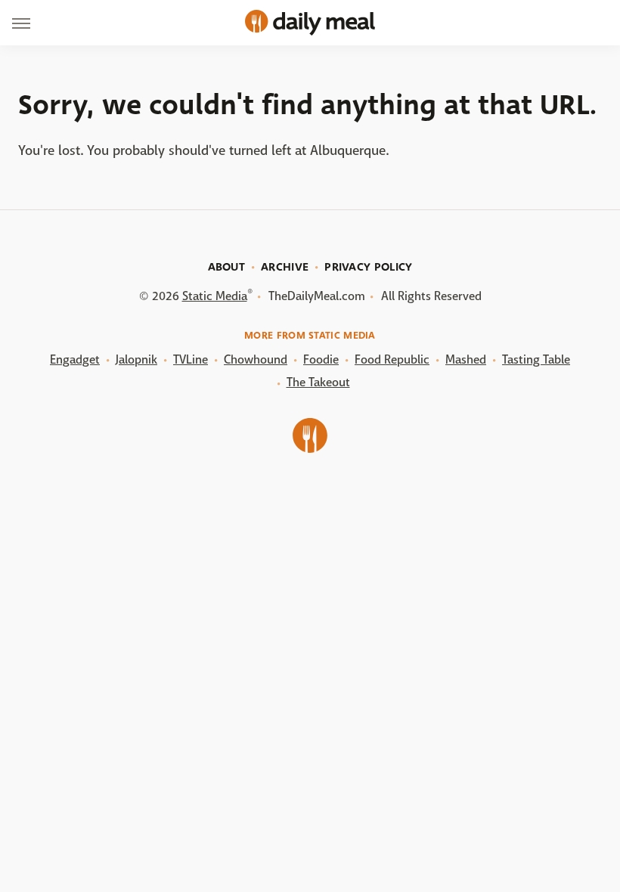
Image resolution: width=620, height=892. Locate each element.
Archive (284, 267)
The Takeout (318, 382)
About (227, 267)
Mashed (465, 359)
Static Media (214, 296)
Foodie (321, 359)
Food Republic (392, 359)
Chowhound (255, 359)
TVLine (190, 359)
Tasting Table (536, 359)
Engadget (75, 359)
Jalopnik (136, 359)
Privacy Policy (368, 267)
